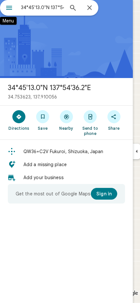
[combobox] (42, 7)
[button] (66, 151)
